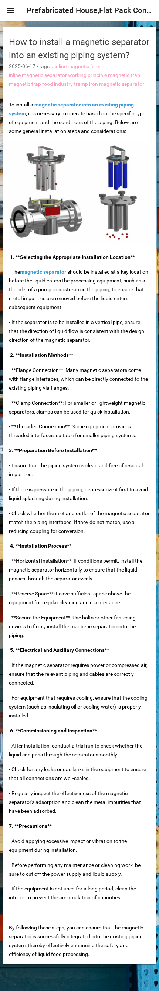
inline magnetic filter (78, 66)
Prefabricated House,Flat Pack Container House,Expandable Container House (90, 10)
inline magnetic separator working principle (58, 75)
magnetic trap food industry (41, 84)
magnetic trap (124, 75)
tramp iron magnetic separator (109, 84)
